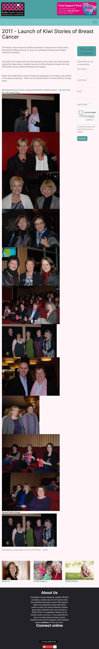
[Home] (12, 8)
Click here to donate (86, 51)
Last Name (81, 80)
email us (45, 622)
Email (79, 91)
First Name (81, 69)
